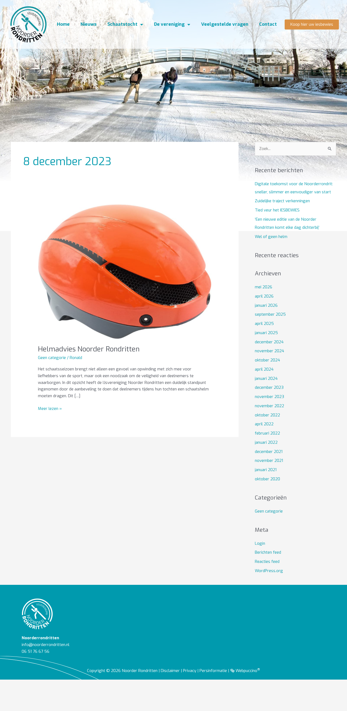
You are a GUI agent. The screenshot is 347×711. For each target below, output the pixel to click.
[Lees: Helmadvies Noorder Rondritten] (124, 271)
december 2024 (269, 342)
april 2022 (264, 424)
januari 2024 (266, 378)
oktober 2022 (267, 415)
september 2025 (270, 314)
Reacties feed (267, 561)
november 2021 (269, 460)
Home (63, 24)
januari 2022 (266, 442)
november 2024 (269, 351)
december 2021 (268, 451)
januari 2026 (266, 305)
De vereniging (169, 24)
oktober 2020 (267, 479)
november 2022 (269, 406)
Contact (268, 24)
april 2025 (264, 323)
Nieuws (89, 24)
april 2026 (264, 296)
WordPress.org (269, 570)
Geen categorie (52, 357)
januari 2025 (266, 332)
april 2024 (264, 369)
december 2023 (269, 387)
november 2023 (269, 396)
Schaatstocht (122, 24)
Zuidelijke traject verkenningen (282, 201)
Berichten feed (268, 552)
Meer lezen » (50, 408)
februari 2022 (267, 433)
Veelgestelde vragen (224, 24)
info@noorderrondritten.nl (45, 644)
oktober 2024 (267, 360)
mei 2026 (263, 287)
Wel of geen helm (271, 236)
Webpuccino (247, 670)
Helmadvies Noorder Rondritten (89, 349)
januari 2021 (266, 469)
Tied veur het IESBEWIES (277, 210)
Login (260, 543)
